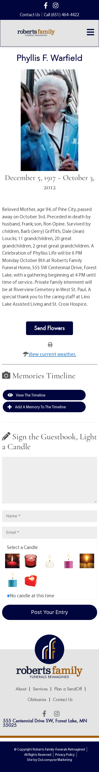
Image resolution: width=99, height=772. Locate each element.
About (21, 689)
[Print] (50, 344)
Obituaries (37, 699)
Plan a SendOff (68, 689)
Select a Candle (22, 547)
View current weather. (52, 354)
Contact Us (63, 699)
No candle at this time (32, 595)
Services (40, 689)
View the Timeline (30, 395)
